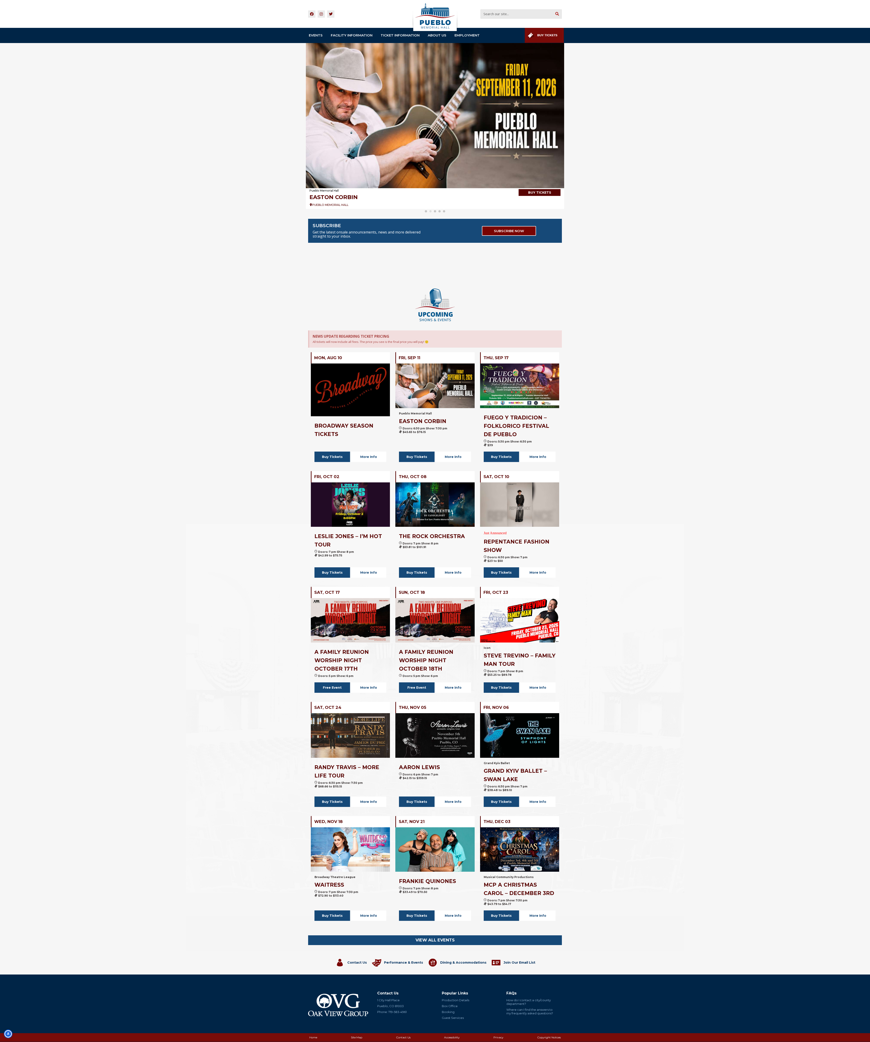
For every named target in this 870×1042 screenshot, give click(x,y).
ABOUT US (437, 35)
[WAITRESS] (350, 849)
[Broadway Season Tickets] (435, 115)
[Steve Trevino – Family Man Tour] (519, 620)
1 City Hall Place (388, 1000)
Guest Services (453, 1018)
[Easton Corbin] (434, 385)
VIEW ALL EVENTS (435, 940)
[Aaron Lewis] (434, 735)
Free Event (332, 688)
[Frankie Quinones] (434, 849)
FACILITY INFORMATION (351, 35)
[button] (426, 211)
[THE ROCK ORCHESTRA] (434, 504)
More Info (368, 457)
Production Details (455, 1000)
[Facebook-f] (311, 14)
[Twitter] (330, 14)
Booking (448, 1012)
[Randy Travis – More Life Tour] (350, 735)
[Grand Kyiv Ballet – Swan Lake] (519, 735)
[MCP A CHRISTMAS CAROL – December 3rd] (519, 849)
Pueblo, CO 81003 (390, 1006)
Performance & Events (403, 962)
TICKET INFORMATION (400, 35)
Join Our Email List (519, 962)
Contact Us (357, 962)
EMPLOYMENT (467, 35)
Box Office (450, 1006)
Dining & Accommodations (463, 962)
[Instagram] (321, 14)
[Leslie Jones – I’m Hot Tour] (350, 504)
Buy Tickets (332, 457)
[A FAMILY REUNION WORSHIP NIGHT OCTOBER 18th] (434, 620)
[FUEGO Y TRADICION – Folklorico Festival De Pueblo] (519, 385)
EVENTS (316, 35)
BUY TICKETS (539, 192)
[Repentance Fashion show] (519, 504)
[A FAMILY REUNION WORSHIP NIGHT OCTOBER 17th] (350, 620)
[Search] (557, 14)
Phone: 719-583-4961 (392, 1012)
